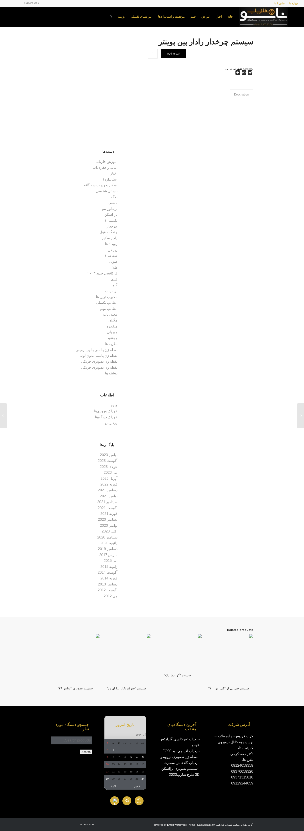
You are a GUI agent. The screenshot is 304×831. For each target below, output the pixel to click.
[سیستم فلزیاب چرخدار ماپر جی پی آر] (300, 415)
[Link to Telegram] (7, 3)
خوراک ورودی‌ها (106, 411)
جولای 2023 (109, 467)
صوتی (113, 261)
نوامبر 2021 (109, 496)
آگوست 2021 (108, 508)
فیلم (114, 279)
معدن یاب (110, 314)
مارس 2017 (108, 555)
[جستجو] (111, 17)
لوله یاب (111, 291)
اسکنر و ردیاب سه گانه (101, 185)
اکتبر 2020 (110, 531)
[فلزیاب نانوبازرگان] (263, 17)
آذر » (113, 786)
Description (241, 94)
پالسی (113, 203)
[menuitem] (292, 3)
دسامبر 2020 (108, 519)
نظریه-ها (111, 344)
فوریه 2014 (109, 578)
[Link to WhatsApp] (14, 3)
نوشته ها (111, 373)
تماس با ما (279, 3)
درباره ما (293, 3)
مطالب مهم (109, 309)
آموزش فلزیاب (106, 162)
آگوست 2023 (108, 461)
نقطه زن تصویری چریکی (99, 361)
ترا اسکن (111, 214)
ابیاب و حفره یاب (105, 167)
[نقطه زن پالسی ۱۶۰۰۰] (3, 415)
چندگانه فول (108, 232)
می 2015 (111, 561)
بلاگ (114, 197)
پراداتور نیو (110, 209)
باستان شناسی (107, 191)
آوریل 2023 (109, 478)
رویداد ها (111, 244)
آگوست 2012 (108, 590)
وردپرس (111, 423)
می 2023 (111, 472)
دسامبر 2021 (108, 490)
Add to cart (173, 53)
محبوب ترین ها (107, 297)
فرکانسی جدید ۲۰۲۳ (102, 273)
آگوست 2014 (108, 572)
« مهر (137, 786)
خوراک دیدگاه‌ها (106, 417)
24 (143, 778)
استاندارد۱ (110, 179)
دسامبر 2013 (108, 584)
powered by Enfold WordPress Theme (174, 824)
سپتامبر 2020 (107, 537)
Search (86, 752)
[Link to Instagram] (20, 3)
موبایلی (112, 332)
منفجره (112, 326)
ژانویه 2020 (109, 543)
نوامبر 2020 (109, 525)
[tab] (241, 94)
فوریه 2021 (109, 514)
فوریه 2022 (109, 484)
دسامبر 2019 (108, 549)
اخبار (114, 173)
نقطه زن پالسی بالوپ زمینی (97, 350)
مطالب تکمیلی (107, 303)
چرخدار (112, 226)
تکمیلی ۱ (111, 220)
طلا (115, 267)
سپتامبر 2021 (107, 502)
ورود (114, 405)
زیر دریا (112, 250)
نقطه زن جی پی (233, 68)
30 (107, 778)
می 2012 (111, 596)
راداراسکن (110, 238)
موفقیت (111, 338)
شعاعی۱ (111, 256)
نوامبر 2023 (109, 455)
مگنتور (113, 320)
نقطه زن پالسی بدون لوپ (98, 356)
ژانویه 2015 (109, 567)
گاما (114, 285)
